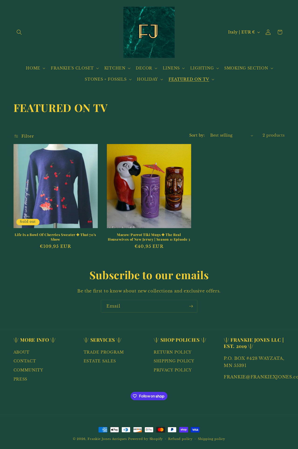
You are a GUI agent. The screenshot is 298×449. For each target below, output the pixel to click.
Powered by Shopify (145, 439)
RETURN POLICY (173, 352)
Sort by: (197, 135)
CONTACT (25, 361)
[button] (19, 32)
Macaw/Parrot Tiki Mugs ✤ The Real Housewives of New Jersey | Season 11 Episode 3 (149, 237)
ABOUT (22, 352)
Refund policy (180, 439)
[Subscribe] (191, 306)
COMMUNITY (28, 370)
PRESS (20, 379)
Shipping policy (211, 439)
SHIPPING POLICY (174, 361)
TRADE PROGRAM (104, 352)
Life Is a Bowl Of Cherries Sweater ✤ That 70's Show (55, 237)
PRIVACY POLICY (173, 370)
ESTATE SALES (100, 361)
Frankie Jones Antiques (107, 439)
